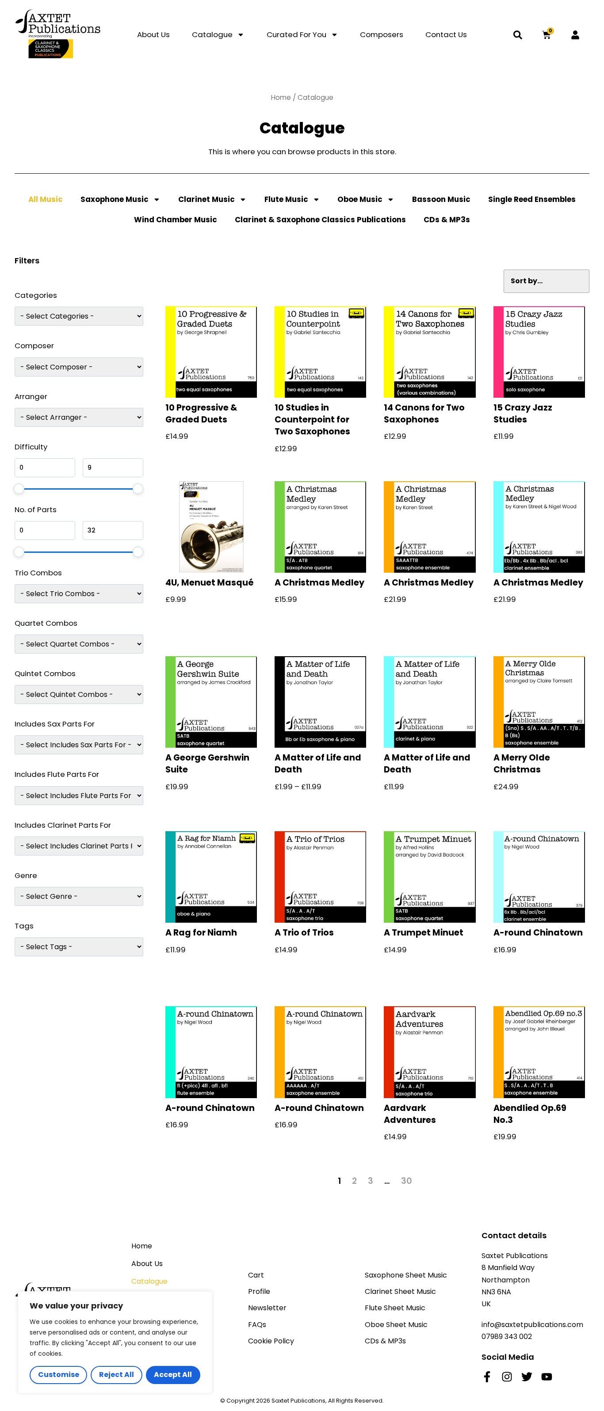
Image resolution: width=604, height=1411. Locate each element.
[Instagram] (506, 1376)
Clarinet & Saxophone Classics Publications (320, 219)
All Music (45, 199)
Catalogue (212, 34)
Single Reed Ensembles (532, 199)
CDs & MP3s (447, 219)
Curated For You (296, 34)
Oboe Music (359, 199)
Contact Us (446, 34)
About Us (153, 34)
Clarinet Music (206, 199)
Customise (58, 1374)
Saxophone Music (114, 199)
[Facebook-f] (487, 1376)
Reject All (116, 1374)
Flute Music (286, 199)
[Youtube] (546, 1376)
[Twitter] (526, 1376)
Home (281, 97)
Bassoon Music (441, 199)
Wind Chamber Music (175, 219)
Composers (381, 34)
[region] (115, 1342)
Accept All (173, 1374)
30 (406, 1181)
